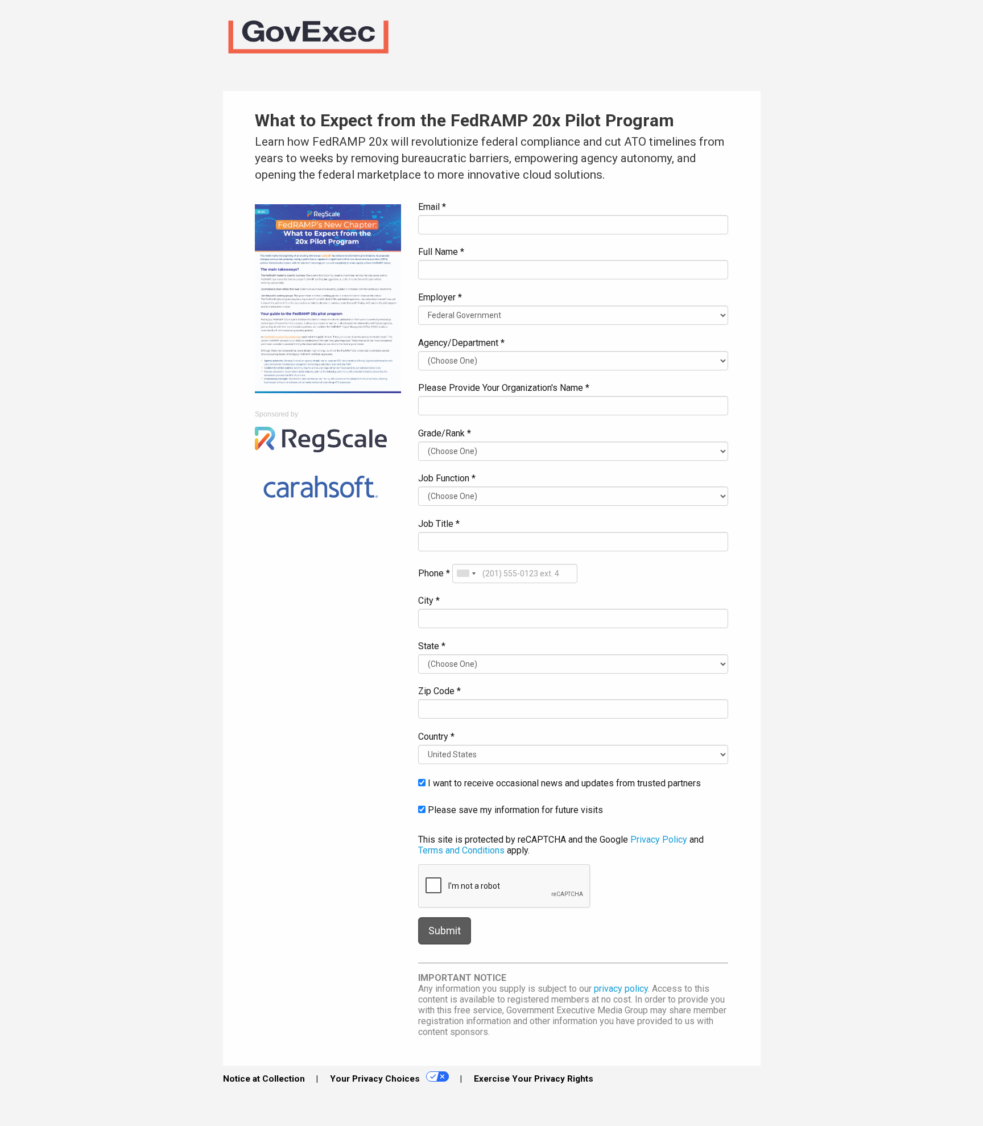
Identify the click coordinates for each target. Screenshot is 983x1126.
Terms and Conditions (461, 850)
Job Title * (439, 523)
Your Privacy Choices (376, 1079)
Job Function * (447, 478)
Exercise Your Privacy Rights (533, 1079)
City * (429, 600)
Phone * (434, 573)
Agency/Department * (461, 342)
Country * (436, 736)
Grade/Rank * (444, 433)
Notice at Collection (264, 1079)
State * (431, 646)
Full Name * (441, 251)
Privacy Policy (658, 839)
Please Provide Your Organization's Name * (503, 387)
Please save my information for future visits (514, 810)
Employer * (440, 297)
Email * (432, 206)
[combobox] (466, 573)
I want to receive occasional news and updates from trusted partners (563, 783)
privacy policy (621, 988)
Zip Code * (439, 691)
